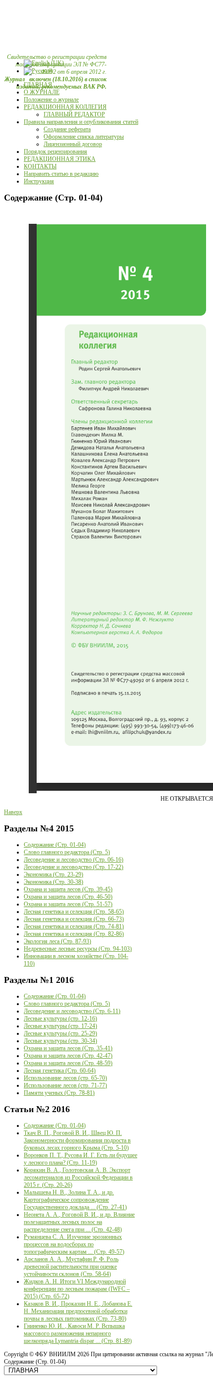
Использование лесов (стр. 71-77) (65, 1085)
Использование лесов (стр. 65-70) (65, 1077)
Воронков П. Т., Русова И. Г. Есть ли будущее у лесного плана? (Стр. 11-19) (80, 1159)
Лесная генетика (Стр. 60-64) (60, 1070)
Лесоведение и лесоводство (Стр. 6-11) (72, 1011)
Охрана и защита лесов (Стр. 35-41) (68, 1048)
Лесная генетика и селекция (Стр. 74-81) (74, 926)
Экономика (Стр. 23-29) (53, 874)
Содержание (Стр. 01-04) (55, 844)
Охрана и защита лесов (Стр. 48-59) (68, 1063)
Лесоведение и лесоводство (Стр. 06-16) (73, 859)
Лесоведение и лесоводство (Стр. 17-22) (73, 867)
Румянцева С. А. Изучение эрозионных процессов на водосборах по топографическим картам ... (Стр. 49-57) (74, 1244)
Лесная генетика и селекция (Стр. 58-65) (74, 911)
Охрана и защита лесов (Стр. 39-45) (68, 889)
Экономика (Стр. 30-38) (53, 881)
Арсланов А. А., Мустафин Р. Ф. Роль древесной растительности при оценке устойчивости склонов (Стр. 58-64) (71, 1266)
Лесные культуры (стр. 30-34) (60, 1040)
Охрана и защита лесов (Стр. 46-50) (68, 896)
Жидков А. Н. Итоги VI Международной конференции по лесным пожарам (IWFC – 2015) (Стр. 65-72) (77, 1289)
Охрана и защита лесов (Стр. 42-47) (68, 1055)
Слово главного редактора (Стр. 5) (67, 852)
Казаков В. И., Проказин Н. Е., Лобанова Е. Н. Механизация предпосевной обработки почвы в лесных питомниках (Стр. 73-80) (78, 1311)
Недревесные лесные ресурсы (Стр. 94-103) (78, 948)
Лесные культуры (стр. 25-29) (60, 1033)
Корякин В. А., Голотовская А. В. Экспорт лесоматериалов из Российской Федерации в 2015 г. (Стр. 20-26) (78, 1177)
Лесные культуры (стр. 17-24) (60, 1025)
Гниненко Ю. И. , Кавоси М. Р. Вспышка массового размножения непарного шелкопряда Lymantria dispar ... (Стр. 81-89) (78, 1333)
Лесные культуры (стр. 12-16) (60, 1018)
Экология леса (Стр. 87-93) (57, 941)
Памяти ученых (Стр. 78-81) (59, 1092)
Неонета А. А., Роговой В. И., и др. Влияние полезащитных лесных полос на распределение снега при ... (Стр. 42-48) (79, 1222)
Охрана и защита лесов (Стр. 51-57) (68, 904)
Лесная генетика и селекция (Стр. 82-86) (74, 933)
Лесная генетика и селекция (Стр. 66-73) (74, 919)
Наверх (13, 812)
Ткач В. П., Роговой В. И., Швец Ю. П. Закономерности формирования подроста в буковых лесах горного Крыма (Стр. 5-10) (77, 1140)
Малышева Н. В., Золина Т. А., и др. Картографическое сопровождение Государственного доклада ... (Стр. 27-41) (75, 1200)
